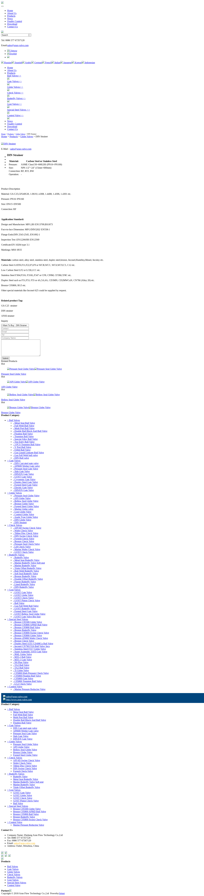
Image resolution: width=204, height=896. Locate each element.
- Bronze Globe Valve (23, 503)
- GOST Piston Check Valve (26, 600)
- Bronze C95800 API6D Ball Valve (30, 624)
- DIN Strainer (20, 522)
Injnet (62, 893)
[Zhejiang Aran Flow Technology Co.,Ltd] (2, 2)
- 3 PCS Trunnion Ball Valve (26, 444)
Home (10, 10)
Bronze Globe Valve (10, 412)
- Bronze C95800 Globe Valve (27, 635)
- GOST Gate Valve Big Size (27, 616)
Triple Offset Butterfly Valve (26, 787)
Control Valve (15, 115)
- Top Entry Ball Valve (23, 442)
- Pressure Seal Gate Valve (25, 468)
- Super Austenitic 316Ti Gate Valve (30, 651)
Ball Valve (18, 803)
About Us (11, 13)
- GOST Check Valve (23, 552)
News (10, 18)
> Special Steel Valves (17, 619)
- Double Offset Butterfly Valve (28, 579)
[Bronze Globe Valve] (102, 407)
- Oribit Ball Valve (21, 450)
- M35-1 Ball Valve (22, 657)
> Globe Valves (14, 493)
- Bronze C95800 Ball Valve (26, 627)
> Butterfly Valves (15, 554)
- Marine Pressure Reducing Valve (29, 689)
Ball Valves (14, 75)
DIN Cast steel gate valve (25, 728)
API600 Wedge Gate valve (26, 731)
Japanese (67, 62)
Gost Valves (14, 104)
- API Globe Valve (22, 498)
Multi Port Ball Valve (23, 717)
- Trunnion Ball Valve (23, 436)
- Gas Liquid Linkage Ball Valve (28, 452)
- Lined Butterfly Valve (24, 584)
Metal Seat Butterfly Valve (25, 779)
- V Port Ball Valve (22, 447)
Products (11, 16)
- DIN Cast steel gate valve (26, 463)
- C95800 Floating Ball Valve (27, 676)
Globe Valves (15, 87)
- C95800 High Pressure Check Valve (31, 673)
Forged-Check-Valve (23, 771)
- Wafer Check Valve (23, 530)
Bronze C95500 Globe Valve (27, 809)
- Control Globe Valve (23, 514)
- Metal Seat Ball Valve (24, 423)
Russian (8, 62)
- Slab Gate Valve (21, 471)
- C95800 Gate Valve (23, 678)
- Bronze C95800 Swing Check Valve (31, 633)
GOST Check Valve (22, 798)
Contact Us (12, 26)
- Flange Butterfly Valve (24, 581)
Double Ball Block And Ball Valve (29, 720)
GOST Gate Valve (22, 792)
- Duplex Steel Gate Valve (25, 482)
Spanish (18, 62)
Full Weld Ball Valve (23, 714)
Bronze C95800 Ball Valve (26, 814)
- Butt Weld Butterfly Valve (26, 571)
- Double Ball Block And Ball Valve (30, 431)
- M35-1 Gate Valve (22, 659)
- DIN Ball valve (21, 458)
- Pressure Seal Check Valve (26, 544)
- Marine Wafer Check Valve (26, 549)
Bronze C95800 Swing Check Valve (30, 819)
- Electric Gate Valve (23, 487)
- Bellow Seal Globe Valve (25, 501)
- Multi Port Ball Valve (23, 428)
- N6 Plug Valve (20, 662)
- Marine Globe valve (23, 509)
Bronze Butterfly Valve (24, 817)
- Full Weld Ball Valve (23, 425)
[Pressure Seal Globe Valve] (102, 369)
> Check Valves (14, 525)
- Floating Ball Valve (23, 433)
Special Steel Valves (18, 109)
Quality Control (14, 21)
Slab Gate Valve (20, 736)
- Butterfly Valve (21, 557)
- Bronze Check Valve (23, 541)
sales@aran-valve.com (18, 45)
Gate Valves (14, 81)
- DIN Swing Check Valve (25, 536)
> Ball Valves (13, 420)
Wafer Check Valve (22, 763)
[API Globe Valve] (102, 381)
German (38, 62)
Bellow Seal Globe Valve (13, 399)
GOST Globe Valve (22, 795)
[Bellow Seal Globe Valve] (102, 394)
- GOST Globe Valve (23, 595)
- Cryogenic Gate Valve (24, 479)
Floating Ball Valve (22, 722)
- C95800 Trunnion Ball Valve (27, 681)
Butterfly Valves (16, 98)
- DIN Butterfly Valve (23, 587)
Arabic (27, 62)
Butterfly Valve (20, 776)
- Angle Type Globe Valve (25, 517)
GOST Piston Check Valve (26, 800)
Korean (78, 62)
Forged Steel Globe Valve (25, 755)
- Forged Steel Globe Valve (26, 506)
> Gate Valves (13, 460)
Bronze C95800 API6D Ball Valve (29, 811)
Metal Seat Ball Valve (23, 712)
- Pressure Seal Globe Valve (26, 495)
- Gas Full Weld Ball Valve (26, 606)
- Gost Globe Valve (22, 511)
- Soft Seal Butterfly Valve (25, 573)
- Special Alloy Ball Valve (25, 439)
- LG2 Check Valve (22, 684)
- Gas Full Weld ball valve (25, 455)
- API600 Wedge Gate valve (26, 466)
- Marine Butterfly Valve (24, 565)
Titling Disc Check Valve (25, 765)
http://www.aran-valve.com (19, 699)
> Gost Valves (13, 589)
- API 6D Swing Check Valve (27, 528)
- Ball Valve (18, 603)
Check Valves (15, 92)
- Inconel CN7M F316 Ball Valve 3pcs (31, 646)
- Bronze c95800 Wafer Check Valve (30, 638)
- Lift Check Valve (22, 546)
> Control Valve (14, 686)
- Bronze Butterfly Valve (24, 576)
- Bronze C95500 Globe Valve (27, 622)
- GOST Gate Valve (22, 476)
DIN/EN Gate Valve (22, 739)
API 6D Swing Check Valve (26, 760)
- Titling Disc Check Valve (25, 533)
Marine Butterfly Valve (24, 784)
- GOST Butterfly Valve (24, 608)
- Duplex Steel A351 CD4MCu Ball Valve (33, 643)
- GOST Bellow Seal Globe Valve (29, 614)
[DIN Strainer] (8, 143)
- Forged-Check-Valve (23, 538)
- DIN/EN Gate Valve (23, 474)
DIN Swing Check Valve (25, 768)
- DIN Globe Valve (22, 520)
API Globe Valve (9, 387)
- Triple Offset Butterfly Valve (27, 568)
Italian (57, 62)
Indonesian (89, 62)
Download (12, 24)
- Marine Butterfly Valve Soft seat (29, 563)
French (48, 62)
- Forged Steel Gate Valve (25, 485)
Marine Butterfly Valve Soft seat (28, 782)
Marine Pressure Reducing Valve (28, 825)
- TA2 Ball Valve (21, 665)
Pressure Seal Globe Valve (13, 374)
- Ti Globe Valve (21, 670)
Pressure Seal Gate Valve (25, 733)
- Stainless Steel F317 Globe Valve (29, 649)
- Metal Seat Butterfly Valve (26, 560)
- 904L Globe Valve (22, 654)
